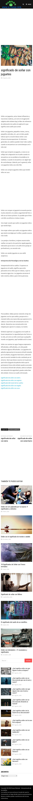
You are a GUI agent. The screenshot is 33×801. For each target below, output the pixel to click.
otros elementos (14, 429)
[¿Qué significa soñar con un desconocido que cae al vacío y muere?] (6, 678)
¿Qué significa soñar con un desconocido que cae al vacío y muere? (21, 680)
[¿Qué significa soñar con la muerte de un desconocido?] (6, 711)
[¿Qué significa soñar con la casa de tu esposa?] (6, 721)
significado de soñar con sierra (10, 378)
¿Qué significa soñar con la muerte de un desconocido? (20, 711)
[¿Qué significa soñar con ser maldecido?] (6, 730)
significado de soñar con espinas (11, 380)
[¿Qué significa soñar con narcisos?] (6, 760)
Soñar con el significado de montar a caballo (15, 537)
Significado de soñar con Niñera (11, 594)
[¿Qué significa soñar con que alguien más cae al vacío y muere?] (6, 689)
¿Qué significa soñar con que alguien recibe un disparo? (21, 669)
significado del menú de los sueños (12, 383)
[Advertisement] (16, 25)
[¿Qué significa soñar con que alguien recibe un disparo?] (6, 669)
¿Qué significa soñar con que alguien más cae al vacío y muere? (21, 691)
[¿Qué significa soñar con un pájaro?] (6, 740)
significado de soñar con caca (10, 388)
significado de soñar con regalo (11, 385)
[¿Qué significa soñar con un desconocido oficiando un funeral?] (6, 700)
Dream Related (15, 788)
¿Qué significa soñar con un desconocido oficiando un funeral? (20, 702)
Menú (29, 4)
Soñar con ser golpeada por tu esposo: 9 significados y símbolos (14, 508)
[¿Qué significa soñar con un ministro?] (6, 750)
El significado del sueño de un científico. (14, 622)
